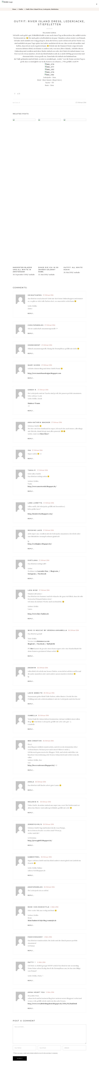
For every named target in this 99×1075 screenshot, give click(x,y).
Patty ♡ (32, 962)
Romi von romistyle (38, 907)
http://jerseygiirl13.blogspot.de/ (40, 840)
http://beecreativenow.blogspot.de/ (41, 765)
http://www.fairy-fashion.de (38, 614)
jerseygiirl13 (35, 824)
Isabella (32, 715)
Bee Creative (35, 741)
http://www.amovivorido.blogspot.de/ (42, 486)
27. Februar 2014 (81, 102)
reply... (31, 313)
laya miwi (33, 590)
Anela (31, 782)
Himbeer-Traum (34, 403)
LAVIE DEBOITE (35, 693)
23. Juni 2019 (42, 275)
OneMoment (34, 345)
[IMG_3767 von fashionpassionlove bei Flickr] (49, 69)
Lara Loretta (35, 503)
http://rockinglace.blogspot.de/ (40, 544)
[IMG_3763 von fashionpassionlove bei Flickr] (49, 75)
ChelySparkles (36, 325)
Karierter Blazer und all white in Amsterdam (22, 270)
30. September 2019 (20, 275)
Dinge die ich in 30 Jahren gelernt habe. (48, 270)
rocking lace (35, 530)
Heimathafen (35, 295)
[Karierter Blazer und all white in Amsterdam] (24, 192)
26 (19, 94)
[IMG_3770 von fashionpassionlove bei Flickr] (49, 72)
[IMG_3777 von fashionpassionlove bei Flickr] (49, 67)
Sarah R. (32, 390)
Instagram (32, 574)
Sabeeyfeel (34, 857)
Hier (32, 649)
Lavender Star (43, 571)
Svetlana (33, 560)
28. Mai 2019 (68, 272)
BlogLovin (54, 571)
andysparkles (35, 887)
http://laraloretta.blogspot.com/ (40, 514)
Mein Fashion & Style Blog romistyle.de (42, 920)
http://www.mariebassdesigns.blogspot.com (44, 373)
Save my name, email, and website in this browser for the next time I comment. (36, 1053)
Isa (29, 450)
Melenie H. (33, 802)
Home (14, 9)
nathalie (16, 102)
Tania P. (32, 470)
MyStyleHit (51, 644)
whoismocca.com (42, 641)
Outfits (21, 9)
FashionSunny (35, 937)
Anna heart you (36, 992)
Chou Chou (44, 434)
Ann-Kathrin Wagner (39, 422)
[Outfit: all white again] (75, 192)
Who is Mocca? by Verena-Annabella (47, 630)
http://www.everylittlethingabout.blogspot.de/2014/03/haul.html (52, 1004)
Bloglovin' (31, 644)
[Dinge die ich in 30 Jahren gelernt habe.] (49, 192)
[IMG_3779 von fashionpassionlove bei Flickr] (49, 64)
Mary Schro (34, 365)
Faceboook (42, 574)
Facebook (40, 644)
